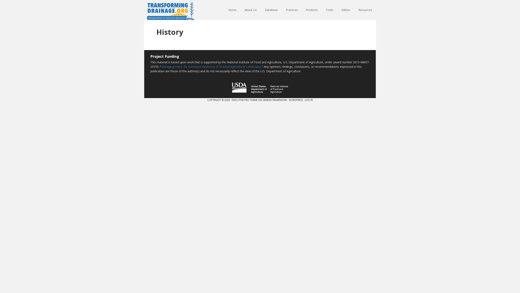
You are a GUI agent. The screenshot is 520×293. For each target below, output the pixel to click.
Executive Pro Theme (245, 100)
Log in (309, 100)
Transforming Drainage (170, 10)
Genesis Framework (275, 100)
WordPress (296, 100)
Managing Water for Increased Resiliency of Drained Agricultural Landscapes (211, 67)
